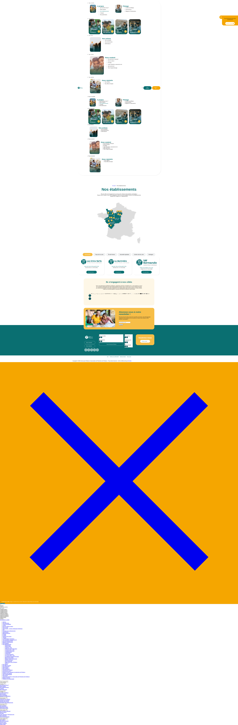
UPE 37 (6, 663)
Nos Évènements (4, 706)
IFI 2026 (109, 62)
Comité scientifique (130, 7)
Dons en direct (111, 60)
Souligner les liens (3, 610)
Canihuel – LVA (8, 647)
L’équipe (102, 13)
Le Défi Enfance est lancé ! (8, 638)
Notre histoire (103, 9)
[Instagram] (94, 349)
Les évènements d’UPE (7, 641)
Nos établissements (104, 11)
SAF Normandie (8, 661)
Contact (4, 625)
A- (0, 608)
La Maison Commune (9, 651)
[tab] (88, 254)
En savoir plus (2, 603)
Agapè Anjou (8, 645)
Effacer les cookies (3, 613)
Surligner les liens (3, 612)
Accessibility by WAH (4, 619)
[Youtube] (91, 349)
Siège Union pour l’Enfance (11, 662)
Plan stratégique (6, 668)
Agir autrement (111, 66)
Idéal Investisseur (6, 633)
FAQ (107, 356)
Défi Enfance (108, 43)
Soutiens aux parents (7, 673)
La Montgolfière (8, 652)
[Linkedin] (88, 349)
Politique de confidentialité (114, 356)
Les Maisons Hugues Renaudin (12, 656)
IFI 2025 (4, 634)
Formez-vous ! (3, 722)
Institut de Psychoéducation (11, 648)
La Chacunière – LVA (9, 649)
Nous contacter (3, 723)
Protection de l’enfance (7, 670)
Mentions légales (123, 356)
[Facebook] (85, 349)
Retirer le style (3, 617)
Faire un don (5, 627)
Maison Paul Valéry (9, 657)
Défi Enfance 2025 (4, 708)
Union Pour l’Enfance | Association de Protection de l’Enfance (16, 676)
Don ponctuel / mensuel (113, 59)
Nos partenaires (103, 14)
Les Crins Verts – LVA (10, 655)
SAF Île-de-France (9, 660)
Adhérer (4, 622)
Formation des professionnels (8, 630)
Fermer (1, 605)
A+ (3, 608)
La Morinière (7, 653)
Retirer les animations (4, 616)
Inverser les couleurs (4, 614)
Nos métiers (107, 82)
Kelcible (129, 360)
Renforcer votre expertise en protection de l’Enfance (13, 672)
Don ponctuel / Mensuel (5, 711)
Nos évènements (108, 41)
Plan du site (129, 356)
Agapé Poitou (8, 646)
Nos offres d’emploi (109, 83)
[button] (142, 88)
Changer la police (3, 609)
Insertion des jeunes (6, 636)
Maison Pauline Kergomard (11, 658)
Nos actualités (108, 40)
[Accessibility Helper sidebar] (0, 604)
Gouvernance (128, 9)
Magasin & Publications (131, 11)
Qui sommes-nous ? (104, 7)
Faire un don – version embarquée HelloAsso (12, 628)
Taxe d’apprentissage (112, 67)
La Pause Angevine (9, 654)
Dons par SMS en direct (7, 626)
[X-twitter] (97, 349)
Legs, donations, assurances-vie (115, 64)
